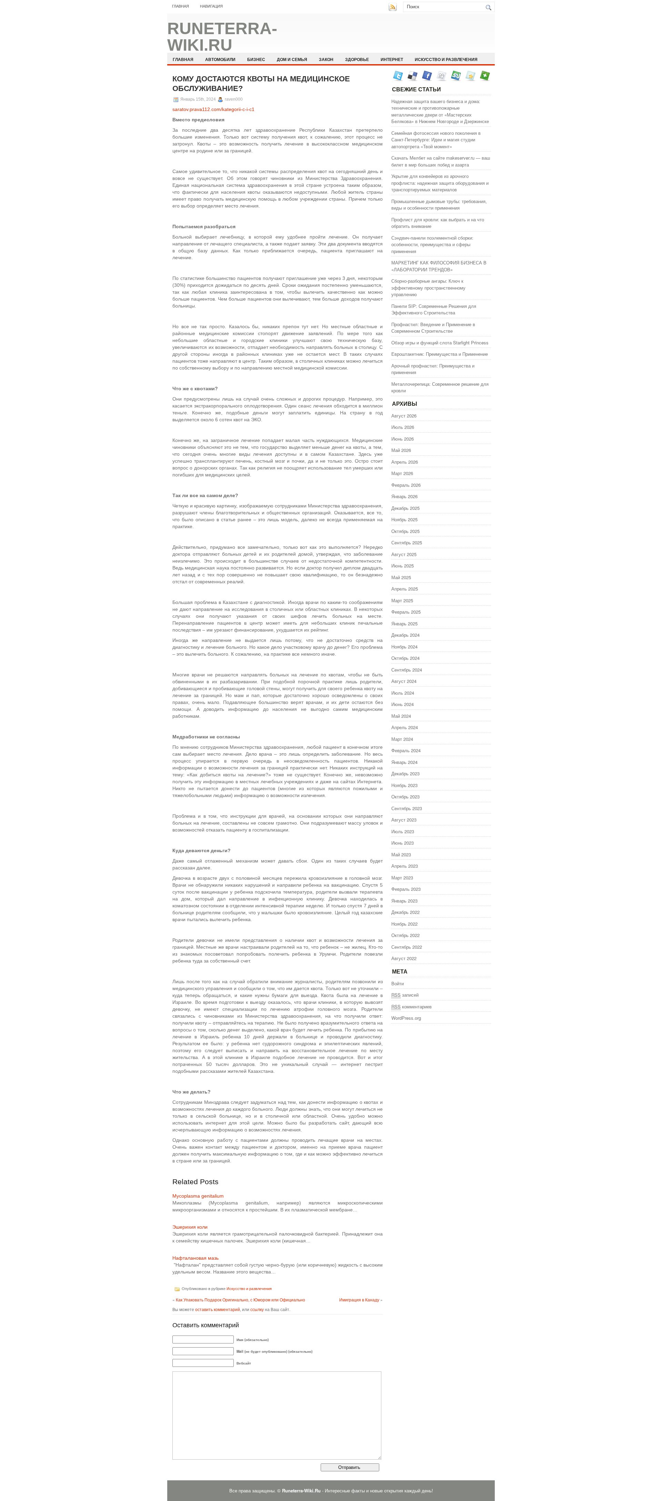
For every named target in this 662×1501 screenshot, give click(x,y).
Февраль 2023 (406, 889)
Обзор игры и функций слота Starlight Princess (440, 342)
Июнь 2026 (402, 438)
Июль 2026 (402, 427)
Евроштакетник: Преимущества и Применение (439, 354)
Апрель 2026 (404, 462)
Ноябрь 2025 (404, 519)
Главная (180, 6)
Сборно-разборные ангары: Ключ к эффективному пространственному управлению (428, 288)
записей (405, 994)
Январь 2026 (404, 496)
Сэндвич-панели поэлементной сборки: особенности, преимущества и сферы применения (432, 244)
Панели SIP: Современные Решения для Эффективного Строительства (433, 309)
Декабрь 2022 (405, 912)
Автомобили (220, 59)
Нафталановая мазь (195, 1258)
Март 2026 (402, 473)
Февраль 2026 (406, 485)
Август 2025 (404, 554)
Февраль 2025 (406, 611)
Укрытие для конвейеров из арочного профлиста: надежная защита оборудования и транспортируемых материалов (440, 183)
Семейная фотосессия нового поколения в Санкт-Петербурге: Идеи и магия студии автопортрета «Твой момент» (436, 140)
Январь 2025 (404, 623)
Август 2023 (404, 819)
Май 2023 (401, 854)
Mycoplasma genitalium (198, 1196)
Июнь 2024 (402, 704)
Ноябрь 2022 (404, 923)
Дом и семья (292, 59)
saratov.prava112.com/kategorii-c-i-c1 (213, 109)
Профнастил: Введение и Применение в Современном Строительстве (433, 327)
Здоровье (357, 59)
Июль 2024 (402, 692)
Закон (326, 59)
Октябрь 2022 (405, 935)
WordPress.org (406, 1018)
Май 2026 (401, 450)
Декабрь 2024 (405, 635)
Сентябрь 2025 (406, 542)
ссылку (257, 1309)
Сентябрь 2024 (406, 669)
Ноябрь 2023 (404, 785)
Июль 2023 (402, 831)
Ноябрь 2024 (404, 646)
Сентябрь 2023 (406, 808)
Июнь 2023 (402, 842)
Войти (397, 983)
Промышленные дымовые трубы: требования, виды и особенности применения (439, 204)
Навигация (211, 6)
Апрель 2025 (404, 588)
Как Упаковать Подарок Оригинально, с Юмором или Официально (240, 1299)
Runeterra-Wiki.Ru (222, 36)
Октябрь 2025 (405, 531)
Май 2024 (401, 716)
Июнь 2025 (402, 565)
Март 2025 (402, 600)
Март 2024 (402, 739)
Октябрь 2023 (405, 796)
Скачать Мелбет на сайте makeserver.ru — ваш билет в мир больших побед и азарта (440, 161)
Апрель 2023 (404, 866)
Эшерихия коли (190, 1227)
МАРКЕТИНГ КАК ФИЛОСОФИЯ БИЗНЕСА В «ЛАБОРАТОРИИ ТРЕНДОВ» (439, 266)
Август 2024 (404, 681)
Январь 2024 (404, 762)
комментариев (411, 1006)
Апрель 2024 (404, 727)
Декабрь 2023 (405, 773)
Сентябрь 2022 (406, 947)
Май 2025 (401, 577)
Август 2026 (404, 415)
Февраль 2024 (406, 750)
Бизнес (256, 59)
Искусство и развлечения (446, 59)
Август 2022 (404, 958)
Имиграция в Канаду (359, 1299)
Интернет (392, 59)
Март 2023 (402, 877)
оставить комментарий (217, 1309)
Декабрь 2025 (405, 508)
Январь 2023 (404, 900)
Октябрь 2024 (405, 658)
